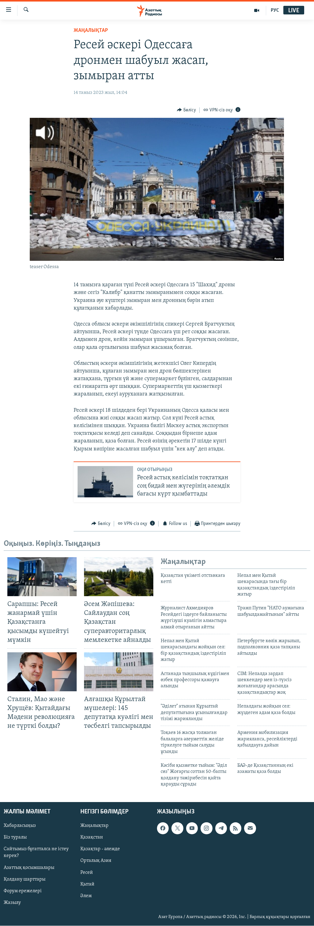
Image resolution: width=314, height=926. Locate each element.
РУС (275, 10)
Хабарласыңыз (20, 826)
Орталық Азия (95, 860)
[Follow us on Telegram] (221, 828)
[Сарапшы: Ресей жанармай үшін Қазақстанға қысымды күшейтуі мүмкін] (42, 576)
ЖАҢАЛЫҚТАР (91, 30)
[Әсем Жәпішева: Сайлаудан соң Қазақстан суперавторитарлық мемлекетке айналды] (118, 576)
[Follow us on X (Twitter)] (177, 828)
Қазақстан (91, 837)
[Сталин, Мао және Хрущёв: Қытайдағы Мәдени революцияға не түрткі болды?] (42, 671)
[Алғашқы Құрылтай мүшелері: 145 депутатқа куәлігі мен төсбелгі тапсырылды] (118, 671)
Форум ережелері (23, 891)
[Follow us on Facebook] (163, 828)
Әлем (86, 895)
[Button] (186, 110)
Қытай (87, 884)
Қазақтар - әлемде (100, 849)
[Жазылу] (250, 828)
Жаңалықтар (94, 826)
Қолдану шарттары (24, 879)
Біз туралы (15, 837)
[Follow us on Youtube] (192, 828)
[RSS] (235, 828)
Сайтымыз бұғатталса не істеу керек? (36, 852)
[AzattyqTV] (256, 10)
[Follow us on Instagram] (206, 828)
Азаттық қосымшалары (29, 867)
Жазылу (12, 902)
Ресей (86, 872)
